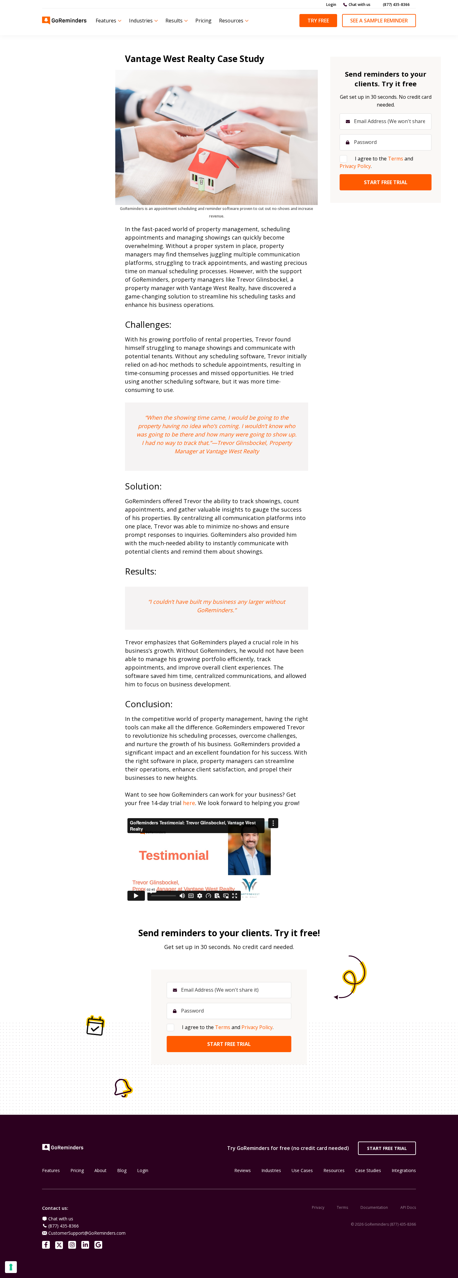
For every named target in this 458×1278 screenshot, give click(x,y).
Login (331, 4)
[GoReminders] (64, 21)
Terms (222, 1027)
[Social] (46, 1245)
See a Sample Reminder (379, 20)
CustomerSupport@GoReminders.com (87, 1233)
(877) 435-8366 (396, 4)
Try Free (318, 20)
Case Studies (368, 1170)
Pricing (203, 20)
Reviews (242, 1170)
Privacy (318, 1207)
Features (106, 20)
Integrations (404, 1170)
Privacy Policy (257, 1027)
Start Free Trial (387, 1148)
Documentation (374, 1207)
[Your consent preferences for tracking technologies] (11, 1267)
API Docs (408, 1207)
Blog (121, 1170)
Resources (231, 20)
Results (174, 20)
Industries (141, 20)
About (100, 1170)
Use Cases (302, 1170)
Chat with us (359, 4)
